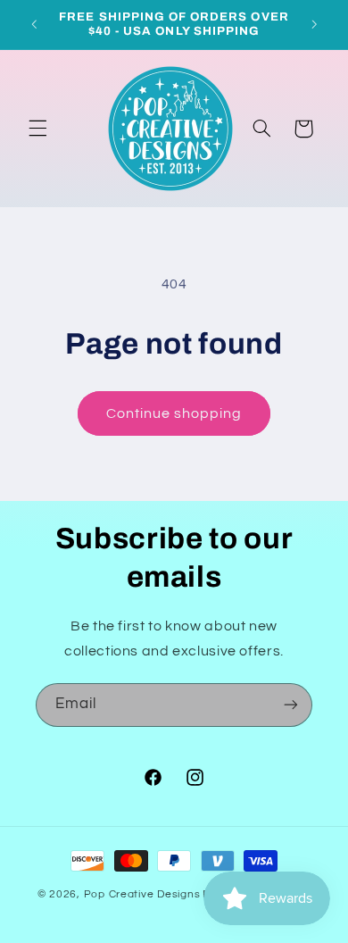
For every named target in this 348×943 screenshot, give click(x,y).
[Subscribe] (290, 705)
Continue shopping (174, 413)
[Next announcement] (314, 24)
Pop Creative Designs (142, 894)
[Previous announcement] (34, 24)
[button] (37, 128)
